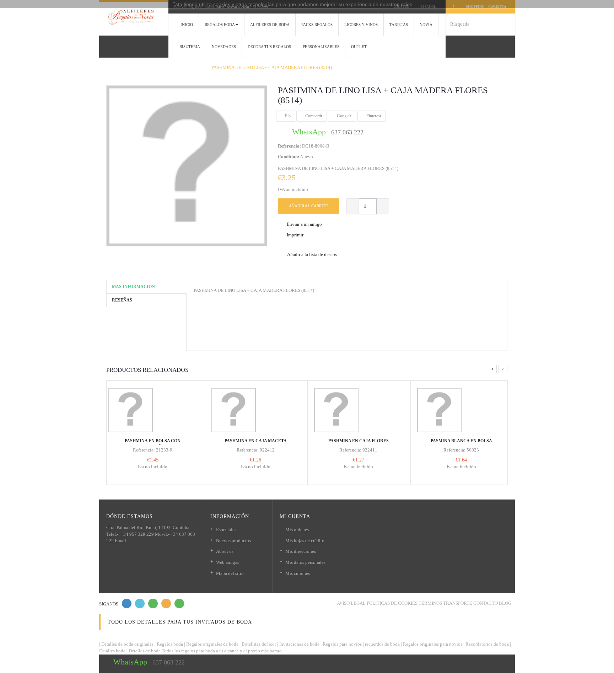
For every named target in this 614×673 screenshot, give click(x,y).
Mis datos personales (305, 562)
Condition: (288, 156)
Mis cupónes (297, 573)
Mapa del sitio (230, 573)
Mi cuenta (295, 516)
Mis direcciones (300, 551)
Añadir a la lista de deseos (311, 254)
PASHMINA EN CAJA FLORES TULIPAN (358, 444)
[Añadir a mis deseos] (147, 421)
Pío (287, 115)
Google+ (344, 115)
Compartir (313, 115)
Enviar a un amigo (304, 224)
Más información (133, 286)
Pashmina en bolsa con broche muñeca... (153, 444)
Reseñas (122, 300)
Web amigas (227, 562)
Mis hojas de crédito (304, 540)
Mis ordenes (297, 529)
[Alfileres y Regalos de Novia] (133, 17)
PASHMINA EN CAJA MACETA (256, 440)
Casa (109, 67)
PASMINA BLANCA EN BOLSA (461, 440)
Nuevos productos (233, 540)
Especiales (226, 529)
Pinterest (373, 115)
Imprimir (295, 234)
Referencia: (289, 146)
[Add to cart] (136, 415)
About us (224, 551)
